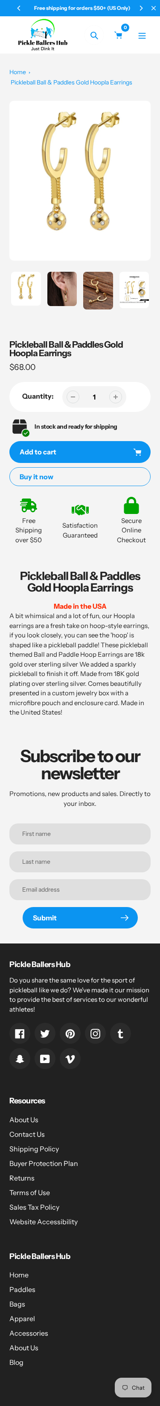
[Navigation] (141, 35)
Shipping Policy (34, 1149)
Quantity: (38, 396)
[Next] (141, 8)
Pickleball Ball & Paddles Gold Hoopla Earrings (71, 82)
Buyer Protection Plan (43, 1163)
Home (17, 72)
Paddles (22, 1289)
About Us (23, 1119)
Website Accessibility (43, 1221)
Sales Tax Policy (34, 1207)
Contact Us (27, 1134)
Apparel (22, 1318)
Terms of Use (29, 1192)
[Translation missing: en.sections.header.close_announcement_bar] (153, 8)
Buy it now (36, 476)
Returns (22, 1178)
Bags (17, 1304)
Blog (16, 1362)
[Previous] (19, 8)
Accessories (28, 1333)
